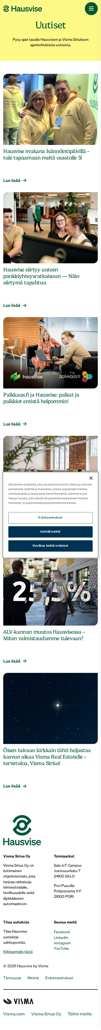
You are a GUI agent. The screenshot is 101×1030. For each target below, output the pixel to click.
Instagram (62, 943)
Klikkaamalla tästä (18, 952)
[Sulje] (91, 478)
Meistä (33, 978)
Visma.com (14, 1014)
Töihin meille (80, 1014)
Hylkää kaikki (50, 531)
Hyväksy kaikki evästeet (50, 545)
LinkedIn (61, 937)
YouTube (61, 948)
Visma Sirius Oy (46, 1014)
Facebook (62, 932)
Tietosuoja (12, 978)
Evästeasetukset (50, 517)
